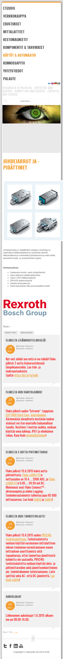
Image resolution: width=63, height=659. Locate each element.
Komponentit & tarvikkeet (23, 47)
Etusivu (9, 8)
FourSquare (26, 646)
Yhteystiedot (13, 70)
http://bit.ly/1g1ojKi (26, 375)
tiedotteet (11, 333)
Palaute (9, 78)
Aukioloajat (14, 596)
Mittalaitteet (13, 31)
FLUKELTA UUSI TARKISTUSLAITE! (25, 516)
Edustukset (12, 23)
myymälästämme (36, 435)
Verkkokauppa (14, 16)
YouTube (21, 646)
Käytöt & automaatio (19, 55)
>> (16, 632)
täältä (37, 499)
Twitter (5, 646)
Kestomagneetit (15, 39)
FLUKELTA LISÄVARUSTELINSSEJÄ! (26, 340)
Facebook (10, 646)
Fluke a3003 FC (31, 475)
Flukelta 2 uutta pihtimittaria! (27, 452)
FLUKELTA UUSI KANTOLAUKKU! (24, 392)
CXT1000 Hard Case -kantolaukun (26, 415)
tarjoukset (26, 333)
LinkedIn (16, 646)
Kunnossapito (14, 63)
